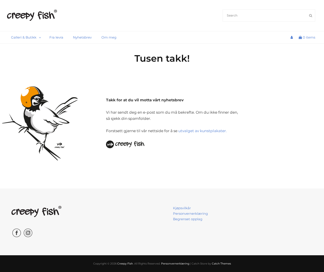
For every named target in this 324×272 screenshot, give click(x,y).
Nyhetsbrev (82, 37)
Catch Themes (221, 263)
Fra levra (56, 37)
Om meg (108, 37)
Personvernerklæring (190, 213)
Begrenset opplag (187, 219)
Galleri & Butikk (23, 37)
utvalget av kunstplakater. (202, 131)
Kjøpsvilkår (182, 208)
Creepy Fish (125, 263)
